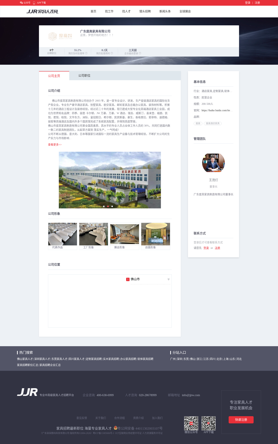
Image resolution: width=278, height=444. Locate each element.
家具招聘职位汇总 (27, 365)
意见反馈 (81, 418)
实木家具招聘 (111, 359)
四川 (212, 359)
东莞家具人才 (59, 359)
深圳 (179, 359)
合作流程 (119, 418)
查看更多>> (55, 144)
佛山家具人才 (25, 359)
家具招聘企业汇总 (50, 365)
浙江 (199, 359)
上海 (225, 359)
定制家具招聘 (94, 359)
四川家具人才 (77, 359)
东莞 (186, 359)
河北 (239, 359)
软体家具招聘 (145, 359)
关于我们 (100, 418)
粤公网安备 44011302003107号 (140, 428)
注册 (257, 2)
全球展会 (185, 11)
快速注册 (241, 419)
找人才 (126, 11)
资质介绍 (138, 418)
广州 (172, 359)
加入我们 (157, 418)
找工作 (109, 11)
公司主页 (54, 76)
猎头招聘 (145, 11)
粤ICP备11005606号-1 (103, 433)
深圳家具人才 (42, 359)
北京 (219, 359)
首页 (93, 11)
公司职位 (84, 75)
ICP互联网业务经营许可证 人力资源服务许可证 (139, 433)
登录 (247, 2)
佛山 (192, 359)
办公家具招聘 (128, 359)
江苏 (206, 359)
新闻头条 (165, 11)
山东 (232, 359)
